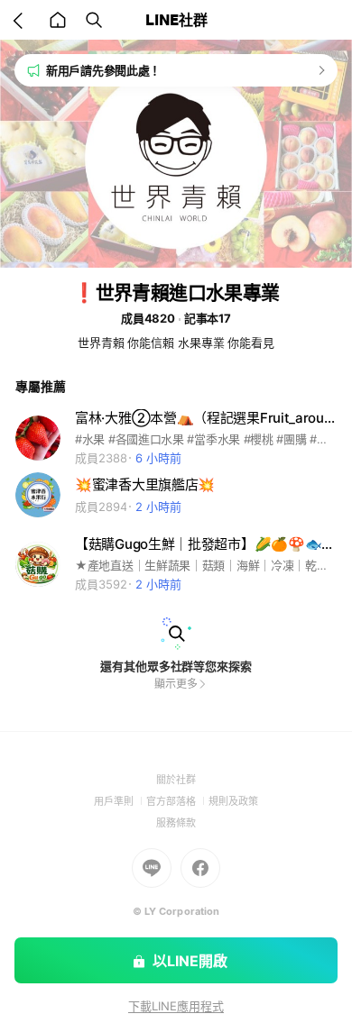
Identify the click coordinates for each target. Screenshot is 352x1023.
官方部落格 (177, 801)
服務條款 (176, 823)
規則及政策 (233, 801)
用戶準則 (120, 801)
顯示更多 (176, 683)
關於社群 (176, 779)
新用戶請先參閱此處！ (103, 70)
